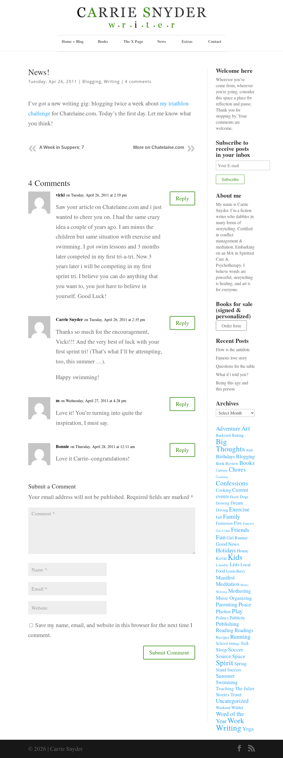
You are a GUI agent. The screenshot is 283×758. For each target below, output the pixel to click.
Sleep (221, 649)
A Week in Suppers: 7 (61, 147)
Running (240, 636)
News (161, 41)
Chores (237, 469)
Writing (112, 81)
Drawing (222, 503)
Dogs (244, 496)
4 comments (138, 81)
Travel (236, 694)
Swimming (227, 682)
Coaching (222, 477)
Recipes (222, 637)
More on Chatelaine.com (158, 147)
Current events (232, 493)
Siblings (234, 643)
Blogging (91, 81)
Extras (187, 41)
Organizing (240, 597)
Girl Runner (237, 537)
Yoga (248, 728)
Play (237, 611)
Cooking (223, 490)
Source (223, 655)
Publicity (237, 617)
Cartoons (222, 470)
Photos (223, 611)
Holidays (226, 550)
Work (235, 720)
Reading (225, 630)
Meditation (227, 584)
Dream (236, 503)
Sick (245, 643)
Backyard (223, 435)
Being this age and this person (232, 386)
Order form (231, 325)
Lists (234, 564)
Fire (238, 523)
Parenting (226, 604)
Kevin (221, 558)
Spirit (224, 662)
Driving (222, 510)
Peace (245, 604)
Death (234, 496)
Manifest (225, 577)
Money (244, 585)
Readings (244, 630)
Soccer (235, 649)
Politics (222, 617)
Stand (221, 670)
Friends (240, 530)
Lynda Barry (235, 571)
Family (231, 516)
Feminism (224, 523)
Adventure (228, 428)
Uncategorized (232, 701)
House (242, 550)
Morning (221, 591)
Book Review (227, 463)
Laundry (222, 564)
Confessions (232, 482)
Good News (227, 543)
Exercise (239, 509)
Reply (182, 198)
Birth (249, 450)
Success (234, 670)
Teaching (225, 688)
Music (222, 597)
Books (247, 463)
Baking (237, 435)
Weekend (223, 707)
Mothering (239, 590)
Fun (221, 537)
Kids (235, 557)
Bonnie (62, 446)
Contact (214, 41)
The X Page (133, 41)
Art (245, 428)
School (222, 643)
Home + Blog (72, 41)
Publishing (227, 623)
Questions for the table (235, 366)
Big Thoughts (230, 445)
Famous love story (231, 358)
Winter (237, 707)
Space (238, 656)
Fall (219, 517)
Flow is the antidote (233, 349)
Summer (225, 675)
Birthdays (225, 456)
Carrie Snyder (69, 319)
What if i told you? (232, 374)
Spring (240, 663)
